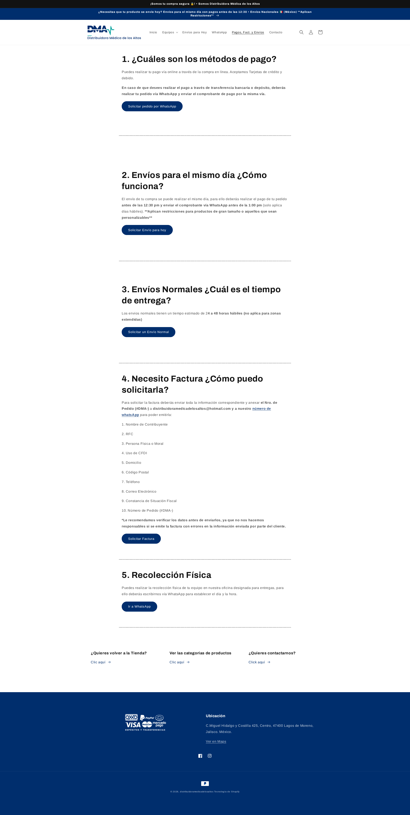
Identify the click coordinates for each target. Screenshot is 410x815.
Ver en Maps (216, 741)
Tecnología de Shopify (227, 791)
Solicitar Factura (141, 538)
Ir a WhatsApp (139, 606)
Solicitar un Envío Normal (148, 332)
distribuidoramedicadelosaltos (196, 791)
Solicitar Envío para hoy (147, 230)
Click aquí (257, 662)
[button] (170, 32)
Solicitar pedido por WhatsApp (152, 106)
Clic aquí (98, 662)
